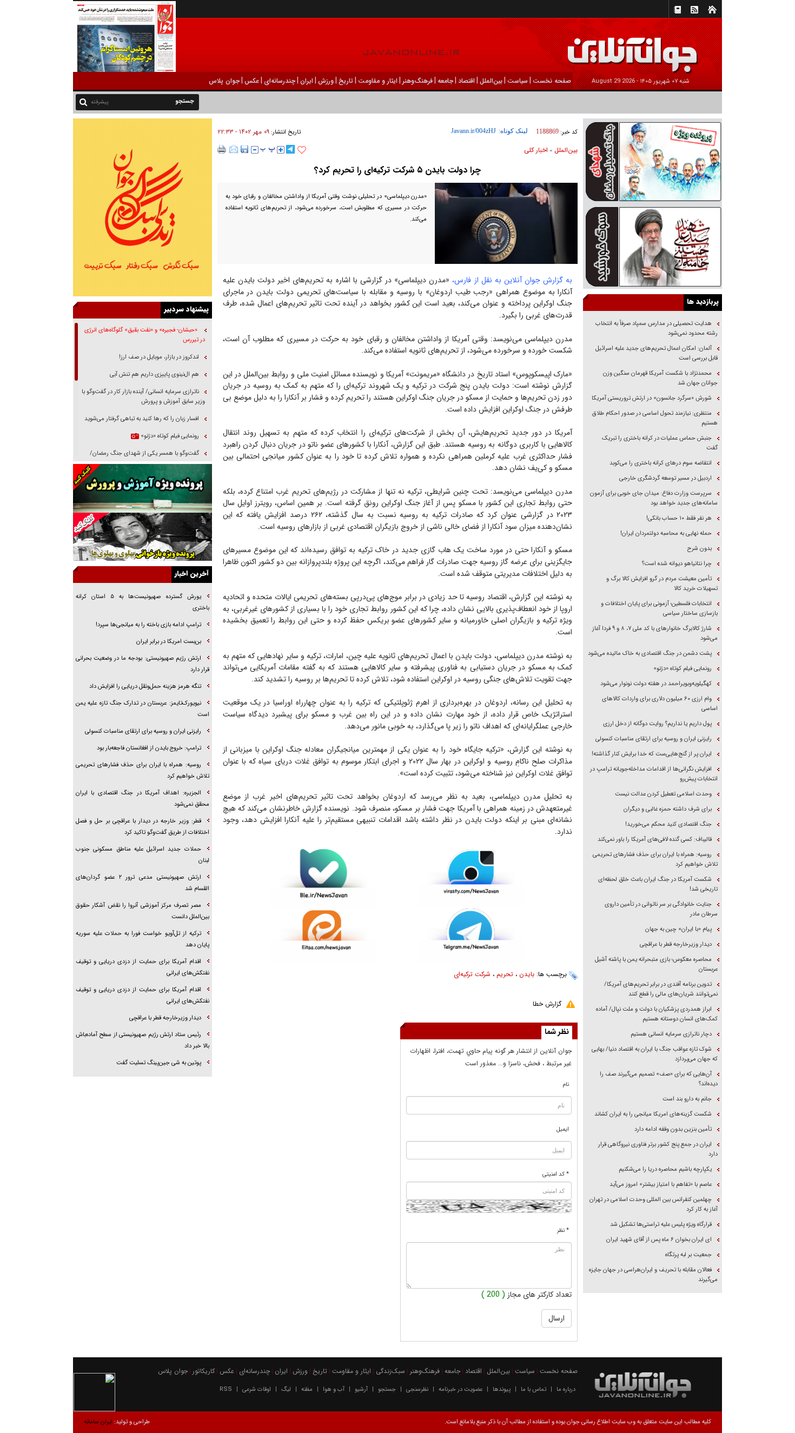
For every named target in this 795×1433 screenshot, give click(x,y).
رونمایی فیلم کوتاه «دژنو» (682, 668)
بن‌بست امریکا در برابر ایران (168, 641)
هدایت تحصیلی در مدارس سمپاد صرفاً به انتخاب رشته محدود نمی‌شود (656, 328)
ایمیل (562, 1129)
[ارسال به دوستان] (233, 149)
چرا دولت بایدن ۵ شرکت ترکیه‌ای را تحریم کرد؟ (397, 170)
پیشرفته (100, 102)
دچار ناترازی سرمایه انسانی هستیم (670, 1034)
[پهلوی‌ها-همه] (142, 537)
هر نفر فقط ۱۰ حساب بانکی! (679, 518)
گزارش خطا (547, 1004)
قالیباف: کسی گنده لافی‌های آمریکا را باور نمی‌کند (655, 839)
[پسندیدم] (301, 150)
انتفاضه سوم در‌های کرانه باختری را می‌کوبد (661, 463)
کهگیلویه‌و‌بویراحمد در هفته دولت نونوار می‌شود (656, 683)
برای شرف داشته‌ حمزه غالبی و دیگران (668, 809)
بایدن (526, 974)
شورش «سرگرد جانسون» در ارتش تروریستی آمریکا (652, 398)
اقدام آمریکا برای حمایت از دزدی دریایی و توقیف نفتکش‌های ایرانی (142, 967)
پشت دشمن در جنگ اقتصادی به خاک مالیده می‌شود (650, 653)
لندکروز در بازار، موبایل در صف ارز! (159, 357)
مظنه (307, 1389)
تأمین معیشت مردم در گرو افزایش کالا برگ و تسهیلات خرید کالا (662, 583)
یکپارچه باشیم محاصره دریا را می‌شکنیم (665, 1169)
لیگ (286, 1389)
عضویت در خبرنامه (460, 1389)
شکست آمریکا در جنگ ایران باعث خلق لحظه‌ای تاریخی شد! (658, 884)
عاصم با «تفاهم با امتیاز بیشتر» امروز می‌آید (660, 1184)
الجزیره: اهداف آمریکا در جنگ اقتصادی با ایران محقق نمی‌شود (142, 798)
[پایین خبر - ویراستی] (471, 878)
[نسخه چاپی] (222, 149)
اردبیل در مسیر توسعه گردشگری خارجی (665, 478)
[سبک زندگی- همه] (142, 207)
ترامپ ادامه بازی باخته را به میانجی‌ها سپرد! (148, 624)
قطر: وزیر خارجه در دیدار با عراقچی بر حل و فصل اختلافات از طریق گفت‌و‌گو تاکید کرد (142, 827)
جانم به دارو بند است (687, 1099)
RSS (226, 1389)
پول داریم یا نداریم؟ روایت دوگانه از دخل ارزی (657, 723)
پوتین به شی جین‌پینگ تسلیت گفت (158, 1062)
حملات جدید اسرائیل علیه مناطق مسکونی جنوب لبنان (142, 855)
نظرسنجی (417, 1389)
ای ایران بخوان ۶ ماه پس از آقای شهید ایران (658, 1239)
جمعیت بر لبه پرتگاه (688, 1254)
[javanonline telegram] (290, 149)
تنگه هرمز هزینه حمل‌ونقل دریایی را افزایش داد (145, 686)
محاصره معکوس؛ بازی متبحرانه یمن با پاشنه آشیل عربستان (656, 964)
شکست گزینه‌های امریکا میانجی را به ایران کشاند (653, 1114)
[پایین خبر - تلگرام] (471, 935)
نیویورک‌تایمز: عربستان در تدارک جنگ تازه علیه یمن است (142, 709)
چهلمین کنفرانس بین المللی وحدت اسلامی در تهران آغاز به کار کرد (653, 1204)
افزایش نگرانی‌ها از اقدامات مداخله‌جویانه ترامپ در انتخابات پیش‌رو (654, 774)
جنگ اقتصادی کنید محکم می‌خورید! (668, 824)
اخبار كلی (536, 150)
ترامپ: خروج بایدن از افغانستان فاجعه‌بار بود (149, 748)
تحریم (504, 974)
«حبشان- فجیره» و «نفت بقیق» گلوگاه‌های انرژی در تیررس (144, 335)
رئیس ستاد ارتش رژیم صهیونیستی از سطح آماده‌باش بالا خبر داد (142, 1040)
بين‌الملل (566, 150)
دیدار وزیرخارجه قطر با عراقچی (676, 944)
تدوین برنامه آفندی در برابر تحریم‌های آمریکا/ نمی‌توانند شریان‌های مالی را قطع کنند (661, 989)
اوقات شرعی (256, 1389)
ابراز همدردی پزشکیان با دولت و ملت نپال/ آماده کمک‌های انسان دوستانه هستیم (657, 1014)
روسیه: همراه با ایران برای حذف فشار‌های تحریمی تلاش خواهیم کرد (655, 859)
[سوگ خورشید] (652, 245)
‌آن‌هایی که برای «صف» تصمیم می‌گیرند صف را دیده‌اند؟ (659, 1079)
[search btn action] (83, 101)
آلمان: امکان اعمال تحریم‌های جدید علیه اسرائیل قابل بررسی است (656, 353)
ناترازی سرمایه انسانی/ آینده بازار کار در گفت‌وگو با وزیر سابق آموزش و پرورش (143, 396)
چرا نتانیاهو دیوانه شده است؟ (677, 563)
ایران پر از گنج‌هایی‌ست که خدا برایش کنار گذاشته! (652, 754)
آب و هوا (334, 1389)
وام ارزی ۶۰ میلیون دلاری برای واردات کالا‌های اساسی (660, 703)
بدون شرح (699, 548)
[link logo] (672, 47)
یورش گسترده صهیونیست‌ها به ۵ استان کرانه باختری (142, 602)
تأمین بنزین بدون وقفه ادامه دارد (673, 1129)
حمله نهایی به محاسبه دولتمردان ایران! (666, 533)
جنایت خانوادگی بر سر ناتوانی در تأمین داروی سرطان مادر (661, 909)
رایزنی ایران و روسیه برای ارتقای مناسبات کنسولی (653, 739)
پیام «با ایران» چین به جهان (678, 929)
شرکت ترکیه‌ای (472, 974)
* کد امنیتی (555, 1174)
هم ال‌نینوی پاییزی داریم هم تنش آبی (154, 374)
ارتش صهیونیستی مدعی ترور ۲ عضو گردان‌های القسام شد (142, 883)
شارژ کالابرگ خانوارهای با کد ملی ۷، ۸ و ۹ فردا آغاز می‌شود (655, 633)
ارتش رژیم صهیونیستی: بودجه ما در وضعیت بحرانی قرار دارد (142, 664)
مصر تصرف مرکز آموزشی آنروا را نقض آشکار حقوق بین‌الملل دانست (142, 911)
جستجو (387, 1389)
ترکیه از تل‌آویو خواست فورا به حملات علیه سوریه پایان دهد (142, 939)
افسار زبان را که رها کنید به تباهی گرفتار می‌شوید (141, 418)
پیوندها (502, 1389)
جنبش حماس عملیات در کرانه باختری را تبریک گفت (660, 443)
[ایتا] (323, 936)
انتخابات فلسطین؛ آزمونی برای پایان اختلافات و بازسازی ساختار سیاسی (659, 608)
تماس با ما (533, 1389)
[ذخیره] (244, 149)
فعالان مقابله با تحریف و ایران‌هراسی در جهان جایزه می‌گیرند (653, 1274)
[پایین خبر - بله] (323, 879)
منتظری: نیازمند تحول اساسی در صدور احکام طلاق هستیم (655, 418)
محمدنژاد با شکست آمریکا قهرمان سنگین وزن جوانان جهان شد (660, 378)
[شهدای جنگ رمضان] (652, 160)
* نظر (563, 1230)
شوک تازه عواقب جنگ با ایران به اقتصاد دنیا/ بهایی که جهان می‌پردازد (655, 1054)
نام (566, 1084)
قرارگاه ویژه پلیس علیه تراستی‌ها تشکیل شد (661, 1224)
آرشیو (361, 1389)
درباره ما (565, 1389)
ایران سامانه (98, 1422)
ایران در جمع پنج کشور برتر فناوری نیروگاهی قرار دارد (658, 1149)
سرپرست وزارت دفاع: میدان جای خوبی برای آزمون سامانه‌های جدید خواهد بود (654, 498)
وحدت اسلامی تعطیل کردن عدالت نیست (663, 794)
